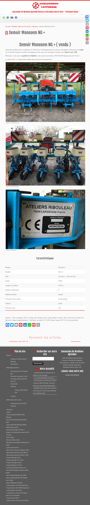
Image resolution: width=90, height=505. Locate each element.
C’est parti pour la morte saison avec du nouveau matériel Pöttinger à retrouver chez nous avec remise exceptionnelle (45, 383)
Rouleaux (13, 386)
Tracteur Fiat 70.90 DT (12, 498)
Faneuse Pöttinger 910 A (13, 457)
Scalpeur (13, 396)
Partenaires (9, 409)
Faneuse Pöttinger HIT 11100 (14, 460)
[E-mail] (4, 17)
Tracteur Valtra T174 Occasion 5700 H (17, 500)
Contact (8, 412)
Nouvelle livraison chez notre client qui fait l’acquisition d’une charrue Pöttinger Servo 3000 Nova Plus (44, 390)
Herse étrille (14, 384)
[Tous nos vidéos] (12, 17)
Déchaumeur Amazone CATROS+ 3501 (17, 455)
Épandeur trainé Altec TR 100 (19, 376)
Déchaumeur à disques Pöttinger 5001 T (18, 450)
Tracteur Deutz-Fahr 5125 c (14, 490)
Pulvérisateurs (77, 341)
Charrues (8, 435)
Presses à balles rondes (13, 440)
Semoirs (35, 26)
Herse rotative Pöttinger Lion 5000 (16, 475)
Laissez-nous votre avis (72, 375)
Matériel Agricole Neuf (12, 368)
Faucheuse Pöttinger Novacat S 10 (16, 468)
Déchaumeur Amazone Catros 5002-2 (17, 452)
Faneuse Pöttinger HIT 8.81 (14, 465)
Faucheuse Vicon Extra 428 (18, 403)
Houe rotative (10, 437)
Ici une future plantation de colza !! (44, 378)
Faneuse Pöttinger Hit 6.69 (14, 463)
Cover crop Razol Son (12, 447)
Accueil (7, 26)
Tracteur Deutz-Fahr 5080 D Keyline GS (17, 488)
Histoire (8, 355)
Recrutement (14, 364)
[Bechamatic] (8, 17)
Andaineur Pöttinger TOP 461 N (15, 430)
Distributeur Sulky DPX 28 (17, 341)
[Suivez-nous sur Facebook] (17, 17)
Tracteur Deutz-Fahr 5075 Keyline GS (17, 485)
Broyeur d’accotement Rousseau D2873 (17, 432)
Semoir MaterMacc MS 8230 (14, 483)
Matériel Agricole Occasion (21, 26)
